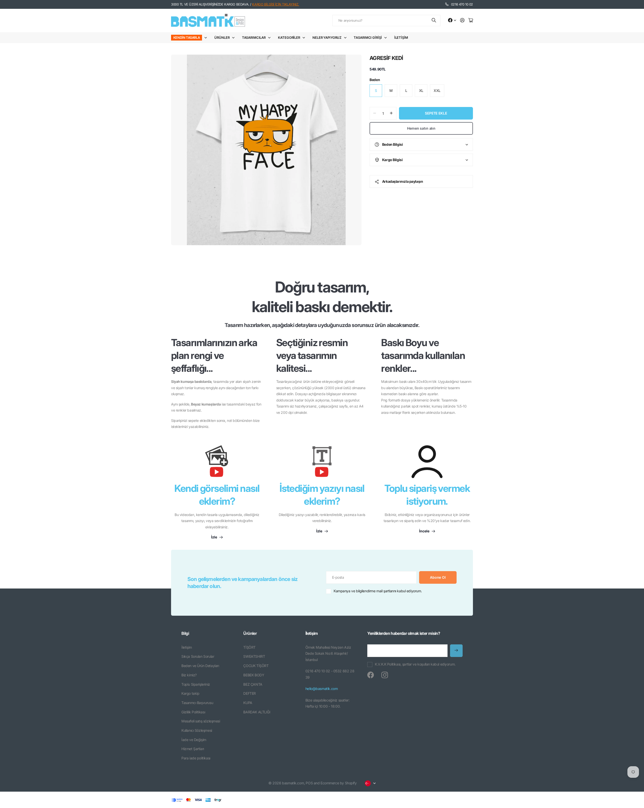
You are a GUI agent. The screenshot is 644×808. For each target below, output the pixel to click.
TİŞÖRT (249, 647)
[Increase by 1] (391, 113)
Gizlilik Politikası (193, 712)
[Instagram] (384, 675)
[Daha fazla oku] (452, 20)
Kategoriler (289, 37)
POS (309, 783)
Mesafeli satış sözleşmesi (200, 721)
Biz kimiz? (189, 675)
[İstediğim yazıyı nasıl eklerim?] (322, 463)
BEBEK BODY (253, 675)
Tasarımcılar (254, 37)
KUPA (247, 703)
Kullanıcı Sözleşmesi (196, 730)
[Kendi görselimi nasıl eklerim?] (217, 463)
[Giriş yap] (462, 20)
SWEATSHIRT (254, 656)
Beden (375, 80)
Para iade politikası (195, 758)
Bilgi (185, 633)
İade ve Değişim (193, 740)
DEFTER (249, 693)
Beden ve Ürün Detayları (200, 666)
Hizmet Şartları (192, 749)
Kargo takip (190, 693)
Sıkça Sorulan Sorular (197, 656)
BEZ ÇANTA (252, 684)
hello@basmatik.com (321, 688)
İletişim (401, 37)
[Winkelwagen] (470, 20)
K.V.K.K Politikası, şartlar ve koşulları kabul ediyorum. (415, 664)
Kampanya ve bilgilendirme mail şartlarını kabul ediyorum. (378, 591)
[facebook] (370, 675)
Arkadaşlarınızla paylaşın (402, 181)
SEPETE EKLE (436, 113)
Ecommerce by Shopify (338, 783)
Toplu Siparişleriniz (195, 684)
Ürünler (221, 37)
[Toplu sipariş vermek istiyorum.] (427, 461)
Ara (434, 20)
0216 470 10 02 (462, 4)
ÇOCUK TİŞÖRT (255, 666)
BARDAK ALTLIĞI (256, 712)
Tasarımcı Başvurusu (197, 703)
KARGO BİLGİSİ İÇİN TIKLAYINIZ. (275, 4)
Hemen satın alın (421, 128)
